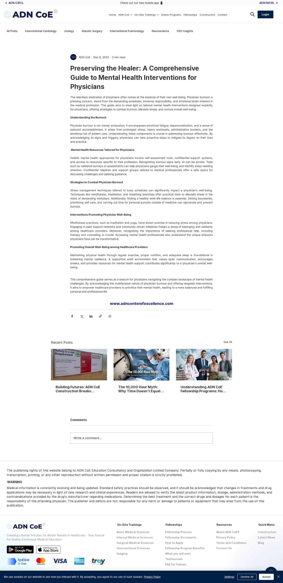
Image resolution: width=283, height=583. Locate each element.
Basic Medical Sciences (133, 532)
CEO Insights (185, 31)
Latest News (266, 537)
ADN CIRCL (16, 2)
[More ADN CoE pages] (131, 15)
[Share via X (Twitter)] (81, 316)
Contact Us (224, 548)
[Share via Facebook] (72, 316)
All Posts (12, 31)
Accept (266, 576)
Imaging (122, 553)
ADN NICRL (267, 2)
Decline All (247, 576)
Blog (261, 542)
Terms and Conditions (231, 542)
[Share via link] (100, 316)
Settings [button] (229, 576)
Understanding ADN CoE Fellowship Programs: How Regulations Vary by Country (203, 389)
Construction (267, 532)
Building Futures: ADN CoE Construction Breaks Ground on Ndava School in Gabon (79, 389)
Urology (69, 31)
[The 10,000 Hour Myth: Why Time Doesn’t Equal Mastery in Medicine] (142, 365)
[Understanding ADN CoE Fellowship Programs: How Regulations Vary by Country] (204, 364)
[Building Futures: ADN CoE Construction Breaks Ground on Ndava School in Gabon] (79, 364)
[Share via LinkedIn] (91, 316)
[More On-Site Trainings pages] (158, 15)
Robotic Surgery (92, 31)
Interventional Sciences (133, 548)
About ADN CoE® (227, 532)
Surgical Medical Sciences (135, 542)
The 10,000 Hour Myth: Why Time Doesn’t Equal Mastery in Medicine (139, 389)
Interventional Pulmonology (127, 31)
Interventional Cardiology (41, 31)
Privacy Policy (225, 537)
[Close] (278, 577)
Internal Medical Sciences (135, 537)
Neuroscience (160, 31)
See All (228, 341)
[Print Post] (110, 316)
